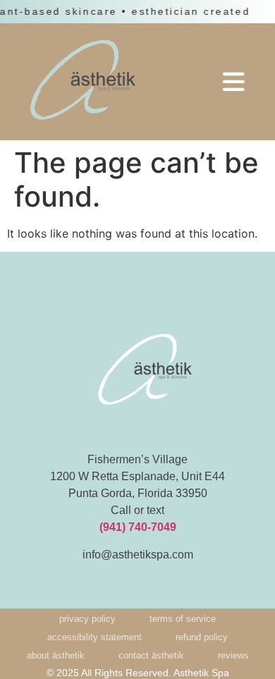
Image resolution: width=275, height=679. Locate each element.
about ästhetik (56, 655)
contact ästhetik (151, 655)
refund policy (202, 637)
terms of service (182, 618)
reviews (233, 655)
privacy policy (87, 618)
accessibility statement (94, 637)
